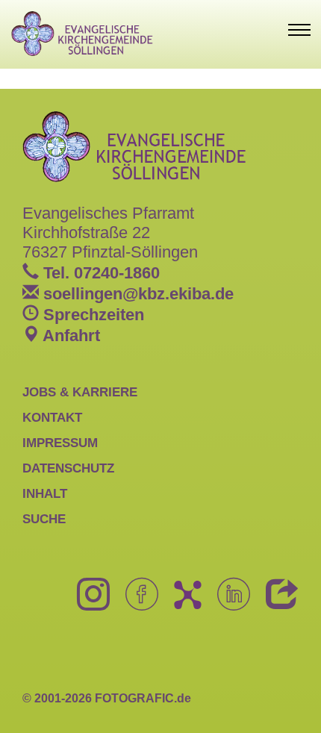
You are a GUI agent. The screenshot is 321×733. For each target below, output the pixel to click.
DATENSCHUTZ (68, 468)
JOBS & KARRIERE (79, 392)
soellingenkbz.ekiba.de (136, 293)
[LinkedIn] (228, 602)
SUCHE (44, 518)
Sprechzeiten (91, 314)
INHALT (44, 493)
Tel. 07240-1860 (99, 272)
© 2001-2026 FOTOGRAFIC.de (106, 698)
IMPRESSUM (60, 442)
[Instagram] (88, 602)
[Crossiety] (182, 602)
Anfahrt (69, 335)
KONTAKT (52, 417)
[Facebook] (136, 602)
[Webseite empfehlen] (277, 602)
